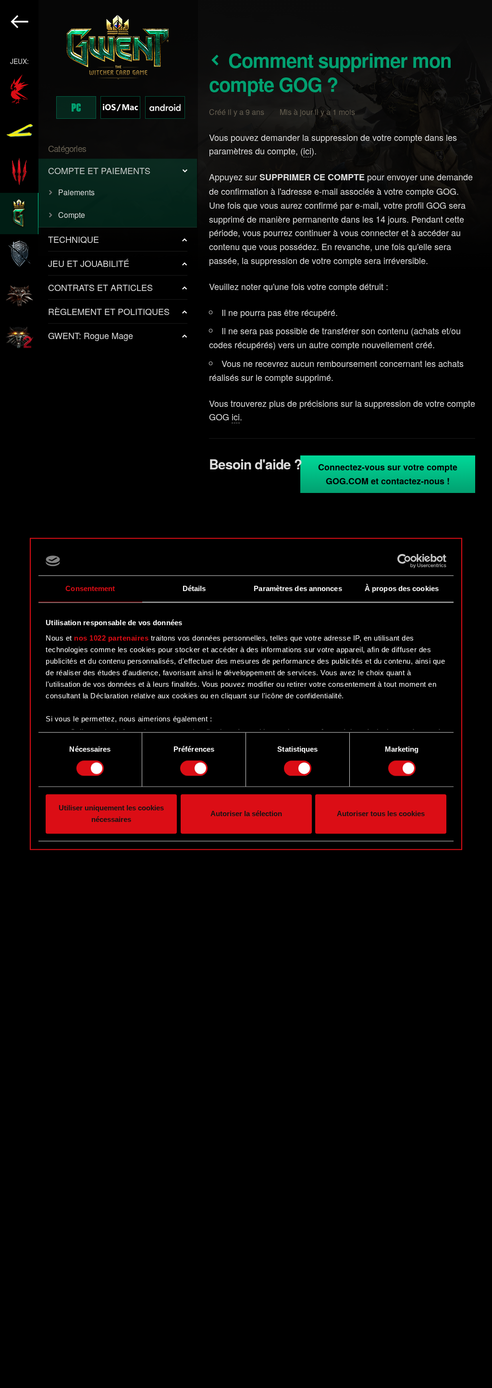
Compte (71, 214)
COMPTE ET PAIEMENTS (99, 170)
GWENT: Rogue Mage (90, 335)
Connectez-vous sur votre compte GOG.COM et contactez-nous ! (387, 474)
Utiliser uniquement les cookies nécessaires (111, 814)
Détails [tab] (194, 588)
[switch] (194, 768)
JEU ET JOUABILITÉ (88, 263)
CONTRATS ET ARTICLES (100, 287)
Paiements (76, 192)
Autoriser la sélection (246, 814)
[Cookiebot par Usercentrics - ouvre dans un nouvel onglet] (404, 561)
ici (307, 150)
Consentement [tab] (90, 588)
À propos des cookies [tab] (402, 588)
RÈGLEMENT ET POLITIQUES (109, 311)
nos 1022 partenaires (111, 638)
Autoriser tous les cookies (381, 814)
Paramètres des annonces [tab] (298, 588)
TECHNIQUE (73, 239)
